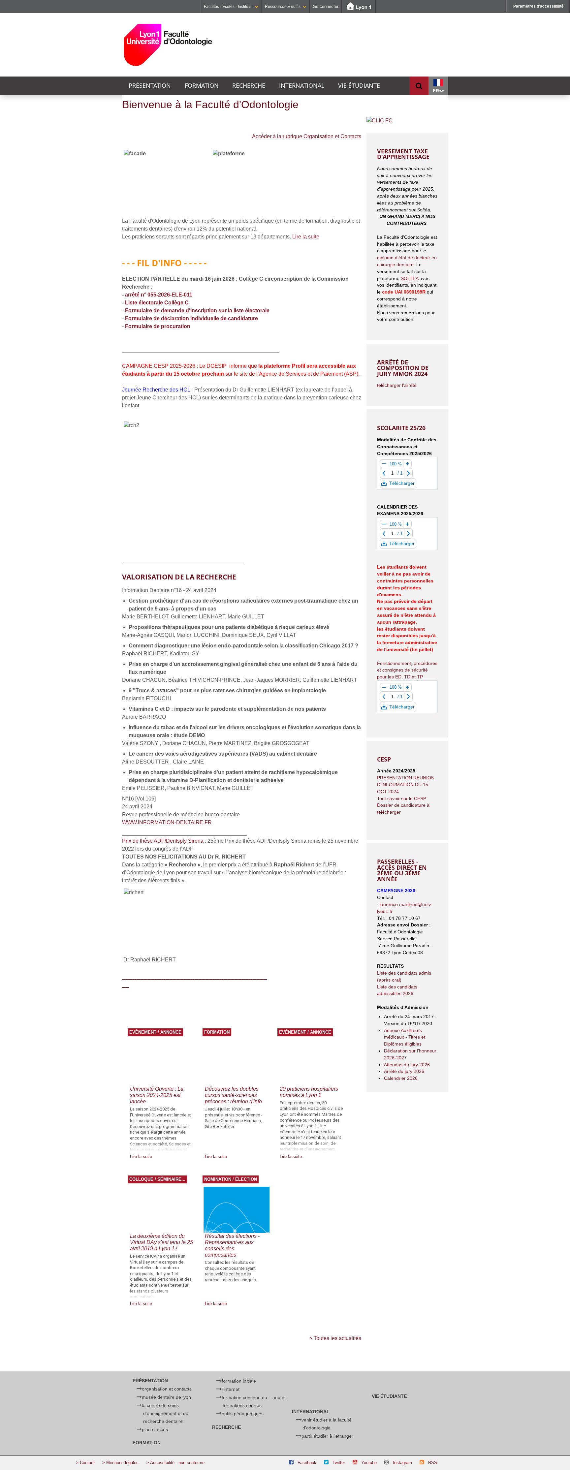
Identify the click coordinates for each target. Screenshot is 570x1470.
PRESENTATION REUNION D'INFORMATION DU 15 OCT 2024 (405, 784)
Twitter (338, 1462)
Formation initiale (239, 1381)
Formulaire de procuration (157, 326)
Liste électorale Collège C (157, 302)
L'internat (230, 1389)
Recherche (248, 85)
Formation (202, 85)
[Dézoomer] (384, 463)
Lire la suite (305, 236)
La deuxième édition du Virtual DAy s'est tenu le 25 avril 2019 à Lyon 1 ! (161, 1242)
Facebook (307, 1462)
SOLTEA (409, 278)
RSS (432, 1462)
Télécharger (401, 484)
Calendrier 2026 (401, 1078)
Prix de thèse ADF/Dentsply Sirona (163, 841)
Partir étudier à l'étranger (327, 1436)
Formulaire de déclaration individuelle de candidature (191, 318)
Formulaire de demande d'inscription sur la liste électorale (198, 310)
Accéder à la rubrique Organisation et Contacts (306, 136)
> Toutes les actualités (335, 1338)
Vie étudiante (359, 85)
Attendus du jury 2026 (407, 1064)
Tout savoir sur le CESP (401, 798)
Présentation (150, 85)
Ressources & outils (283, 6)
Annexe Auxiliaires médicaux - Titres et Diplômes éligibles (404, 1037)
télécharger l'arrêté (397, 385)
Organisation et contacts (167, 1389)
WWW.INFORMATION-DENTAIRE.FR (167, 822)
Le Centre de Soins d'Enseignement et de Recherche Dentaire (165, 1413)
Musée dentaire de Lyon (166, 1397)
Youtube (369, 1462)
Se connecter (325, 6)
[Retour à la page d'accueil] (168, 45)
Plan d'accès (155, 1429)
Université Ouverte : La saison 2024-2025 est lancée (156, 1095)
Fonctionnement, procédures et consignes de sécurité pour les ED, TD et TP (407, 670)
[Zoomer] (407, 463)
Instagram (402, 1462)
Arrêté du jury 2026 (404, 1071)
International (301, 85)
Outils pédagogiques (243, 1413)
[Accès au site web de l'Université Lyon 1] (358, 7)
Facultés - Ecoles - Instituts (228, 6)
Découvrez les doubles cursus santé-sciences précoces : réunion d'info (233, 1095)
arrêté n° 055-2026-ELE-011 (158, 294)
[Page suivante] (408, 473)
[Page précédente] (384, 473)
